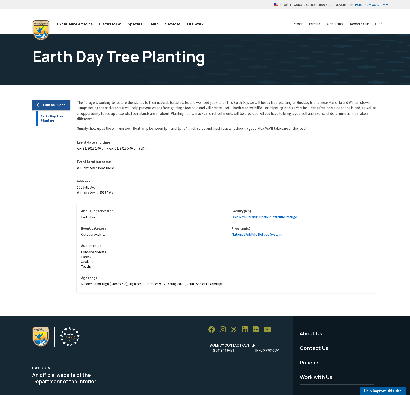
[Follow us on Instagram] (224, 329)
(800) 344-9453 (223, 350)
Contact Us (314, 347)
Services (173, 24)
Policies (310, 362)
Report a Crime (361, 24)
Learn (154, 24)
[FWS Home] (41, 30)
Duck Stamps (335, 24)
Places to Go (110, 24)
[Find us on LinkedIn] (246, 329)
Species (135, 24)
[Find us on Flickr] (257, 329)
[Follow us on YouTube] (268, 329)
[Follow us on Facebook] (213, 329)
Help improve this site (382, 390)
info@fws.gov (267, 350)
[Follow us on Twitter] (235, 329)
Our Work (195, 24)
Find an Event (54, 105)
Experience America (75, 24)
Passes (298, 24)
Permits (314, 24)
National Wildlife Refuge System (256, 234)
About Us (311, 333)
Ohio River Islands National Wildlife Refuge (264, 217)
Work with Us (316, 376)
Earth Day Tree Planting (52, 118)
